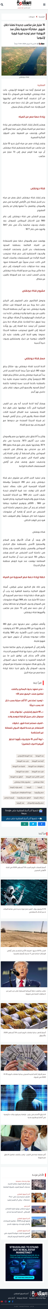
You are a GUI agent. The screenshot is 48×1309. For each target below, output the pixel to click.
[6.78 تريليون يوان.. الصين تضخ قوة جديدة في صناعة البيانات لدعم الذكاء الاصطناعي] (24, 892)
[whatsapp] (24, 824)
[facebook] (41, 824)
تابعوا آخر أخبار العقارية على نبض (22, 818)
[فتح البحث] (2, 5)
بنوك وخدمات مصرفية (37, 1298)
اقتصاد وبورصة (22, 1298)
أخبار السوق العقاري (21, 1294)
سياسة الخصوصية (24, 1306)
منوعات (32, 17)
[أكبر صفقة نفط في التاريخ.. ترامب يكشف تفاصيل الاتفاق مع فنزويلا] (24, 1138)
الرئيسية (42, 17)
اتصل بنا (16, 1306)
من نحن (32, 1306)
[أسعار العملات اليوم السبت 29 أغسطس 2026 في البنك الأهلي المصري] (24, 850)
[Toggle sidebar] (44, 4)
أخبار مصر (11, 1298)
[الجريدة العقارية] (39, 1294)
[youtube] (2, 1302)
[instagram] (6, 1302)
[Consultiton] (24, 1262)
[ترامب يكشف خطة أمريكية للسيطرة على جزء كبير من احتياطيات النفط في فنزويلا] (24, 974)
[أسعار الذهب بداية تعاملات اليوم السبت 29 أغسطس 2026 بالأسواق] (24, 1016)
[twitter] (33, 824)
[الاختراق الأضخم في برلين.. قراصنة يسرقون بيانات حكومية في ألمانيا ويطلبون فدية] (24, 1097)
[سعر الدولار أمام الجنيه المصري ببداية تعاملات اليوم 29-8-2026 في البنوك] (24, 1057)
